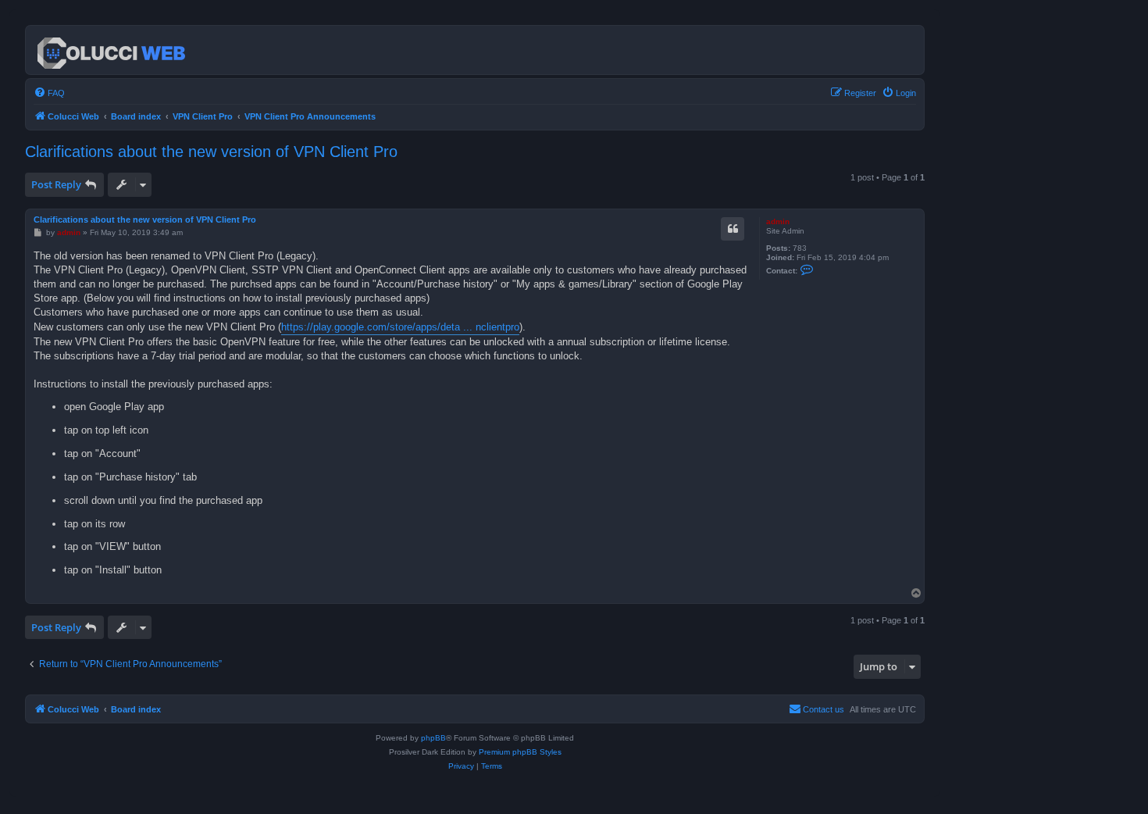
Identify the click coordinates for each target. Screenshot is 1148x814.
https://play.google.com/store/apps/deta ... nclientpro (400, 327)
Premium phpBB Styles (520, 752)
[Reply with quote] (732, 229)
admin (778, 221)
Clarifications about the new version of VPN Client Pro (211, 151)
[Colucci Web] (112, 50)
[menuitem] (49, 93)
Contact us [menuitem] (823, 709)
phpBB (433, 738)
